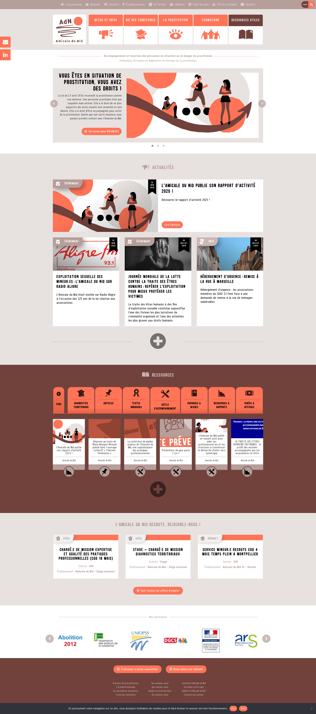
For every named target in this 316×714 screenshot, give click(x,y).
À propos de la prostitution (125, 683)
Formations (210, 20)
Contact (250, 4)
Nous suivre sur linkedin (188, 669)
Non (243, 708)
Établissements (135, 4)
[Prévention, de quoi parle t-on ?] (176, 448)
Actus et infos (105, 20)
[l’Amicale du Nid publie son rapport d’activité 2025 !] (69, 448)
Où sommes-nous (160, 695)
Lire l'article (172, 224)
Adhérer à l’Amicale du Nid (194, 691)
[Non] (311, 708)
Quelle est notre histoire (159, 691)
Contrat (82, 566)
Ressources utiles (246, 20)
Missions (95, 4)
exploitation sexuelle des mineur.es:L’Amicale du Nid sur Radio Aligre (84, 282)
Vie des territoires (141, 20)
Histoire (114, 4)
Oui (233, 708)
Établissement (65, 571)
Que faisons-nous (160, 687)
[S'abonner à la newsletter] (3, 42)
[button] (54, 103)
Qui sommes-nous (159, 683)
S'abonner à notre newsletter (139, 669)
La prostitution (175, 20)
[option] (158, 105)
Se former (160, 4)
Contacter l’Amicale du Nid (194, 683)
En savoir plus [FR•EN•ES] (104, 131)
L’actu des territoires (126, 695)
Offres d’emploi (227, 4)
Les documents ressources (125, 691)
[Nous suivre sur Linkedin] (3, 54)
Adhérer (180, 4)
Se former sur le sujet (194, 687)
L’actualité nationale (125, 687)
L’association (73, 4)
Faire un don (201, 4)
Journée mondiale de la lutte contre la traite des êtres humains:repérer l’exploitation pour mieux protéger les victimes (157, 286)
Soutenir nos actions (194, 695)
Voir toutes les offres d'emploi (160, 590)
